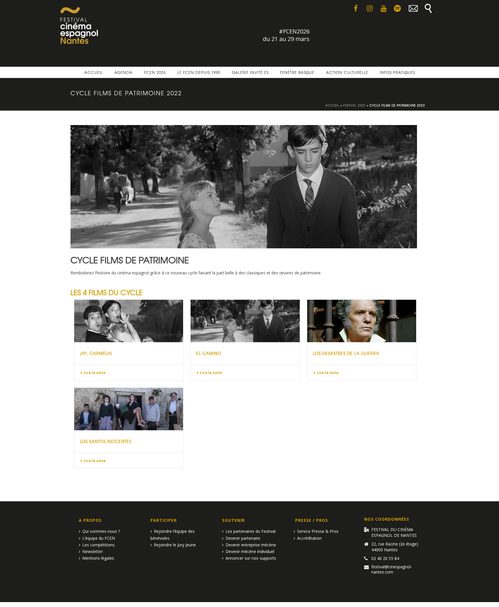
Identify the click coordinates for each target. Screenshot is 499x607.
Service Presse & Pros (317, 531)
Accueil (93, 72)
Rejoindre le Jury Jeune (175, 545)
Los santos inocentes (105, 441)
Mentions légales (98, 558)
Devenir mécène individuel (250, 551)
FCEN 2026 (155, 72)
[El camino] (245, 321)
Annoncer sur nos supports (251, 558)
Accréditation (309, 538)
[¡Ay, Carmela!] (128, 321)
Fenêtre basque (297, 72)
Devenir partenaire (243, 538)
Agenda (123, 72)
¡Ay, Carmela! (96, 353)
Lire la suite (95, 372)
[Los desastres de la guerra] (361, 321)
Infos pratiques (397, 72)
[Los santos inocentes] (128, 409)
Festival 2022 (354, 105)
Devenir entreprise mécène (251, 545)
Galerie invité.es (250, 72)
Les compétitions (98, 545)
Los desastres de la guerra (346, 353)
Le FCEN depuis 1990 (198, 72)
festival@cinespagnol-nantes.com (391, 569)
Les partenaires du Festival (250, 531)
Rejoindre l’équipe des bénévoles (172, 534)
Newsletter (92, 551)
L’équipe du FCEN (98, 538)
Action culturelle (347, 72)
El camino (208, 353)
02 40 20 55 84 (385, 558)
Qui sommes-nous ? (101, 531)
